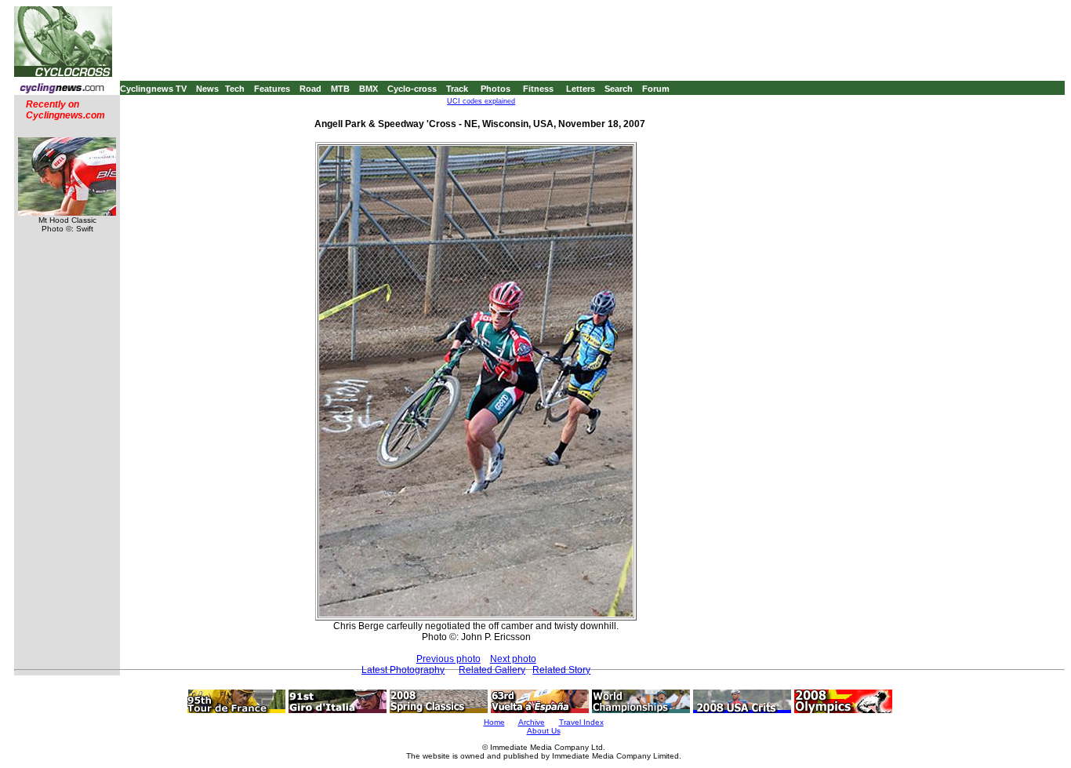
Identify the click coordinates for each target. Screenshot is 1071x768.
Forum (656, 88)
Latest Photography (403, 669)
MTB (340, 88)
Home (494, 722)
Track (457, 88)
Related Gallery (492, 669)
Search (618, 88)
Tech (235, 88)
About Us (544, 730)
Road (310, 88)
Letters (580, 88)
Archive (531, 722)
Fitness (538, 88)
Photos (495, 88)
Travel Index (581, 722)
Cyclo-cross (412, 88)
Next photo (513, 658)
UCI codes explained (481, 101)
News (207, 88)
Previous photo (448, 658)
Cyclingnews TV (153, 88)
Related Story (561, 669)
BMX (368, 88)
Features (272, 88)
